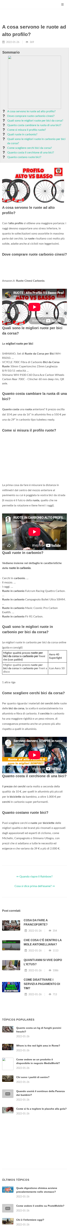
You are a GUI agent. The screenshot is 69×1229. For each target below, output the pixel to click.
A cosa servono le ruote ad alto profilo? (31, 111)
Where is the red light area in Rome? (38, 1045)
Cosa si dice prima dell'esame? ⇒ (35, 886)
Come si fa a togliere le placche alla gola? (41, 1108)
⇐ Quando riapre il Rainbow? (34, 876)
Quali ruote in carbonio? (22, 134)
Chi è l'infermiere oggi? (30, 1219)
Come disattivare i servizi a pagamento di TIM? (42, 984)
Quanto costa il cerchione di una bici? (30, 152)
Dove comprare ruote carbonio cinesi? (30, 116)
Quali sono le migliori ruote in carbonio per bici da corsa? (36, 141)
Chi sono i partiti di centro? (33, 1077)
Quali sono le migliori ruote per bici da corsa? (35, 120)
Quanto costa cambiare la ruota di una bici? (34, 125)
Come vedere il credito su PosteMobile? (40, 1205)
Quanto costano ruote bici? (24, 157)
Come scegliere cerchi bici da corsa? (29, 148)
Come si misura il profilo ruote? (26, 129)
